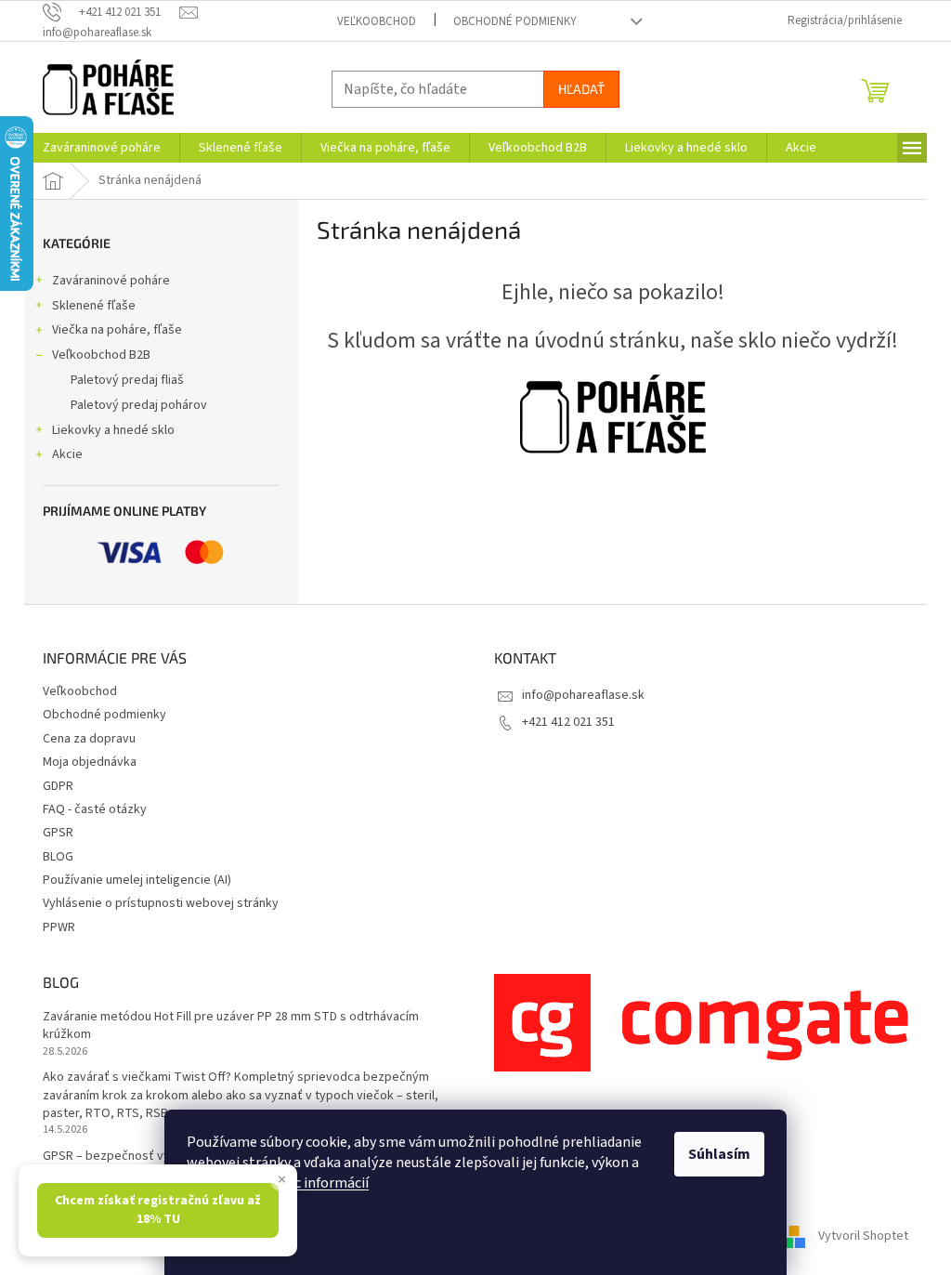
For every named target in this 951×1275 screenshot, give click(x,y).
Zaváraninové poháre (111, 280)
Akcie (67, 454)
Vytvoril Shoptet (863, 1237)
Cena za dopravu (89, 739)
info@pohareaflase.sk (583, 695)
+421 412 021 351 (568, 722)
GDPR (58, 786)
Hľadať (581, 89)
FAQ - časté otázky (95, 809)
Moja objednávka (90, 762)
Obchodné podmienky (515, 21)
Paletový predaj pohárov (139, 405)
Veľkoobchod (376, 21)
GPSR (58, 832)
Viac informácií (322, 1183)
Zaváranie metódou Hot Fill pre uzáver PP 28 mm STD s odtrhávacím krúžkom (231, 1026)
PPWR (59, 927)
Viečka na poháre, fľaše (117, 330)
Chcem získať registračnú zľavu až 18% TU (158, 1209)
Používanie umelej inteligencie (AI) (137, 880)
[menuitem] (101, 148)
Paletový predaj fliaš (127, 380)
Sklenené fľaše (94, 305)
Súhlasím (719, 1154)
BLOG (58, 857)
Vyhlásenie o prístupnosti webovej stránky (161, 903)
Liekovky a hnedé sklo (113, 430)
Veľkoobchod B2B (101, 355)
